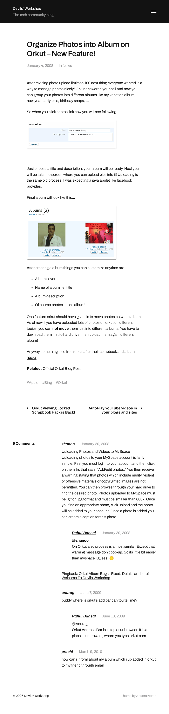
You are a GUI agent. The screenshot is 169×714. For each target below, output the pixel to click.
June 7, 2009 (90, 593)
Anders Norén (146, 695)
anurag (68, 593)
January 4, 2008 (40, 66)
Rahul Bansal (84, 533)
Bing (48, 383)
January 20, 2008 (95, 444)
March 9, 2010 (90, 652)
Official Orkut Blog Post (62, 368)
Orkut (62, 383)
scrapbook (108, 352)
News (67, 66)
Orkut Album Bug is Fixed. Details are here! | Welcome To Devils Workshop (106, 576)
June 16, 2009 (113, 616)
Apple (33, 383)
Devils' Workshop (27, 8)
